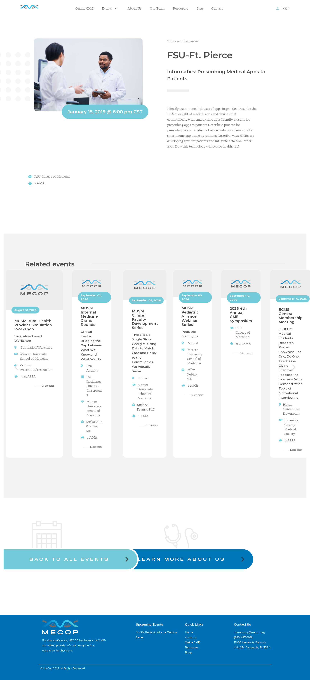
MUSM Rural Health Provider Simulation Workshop (33, 325)
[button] (16, 367)
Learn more (48, 385)
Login (285, 8)
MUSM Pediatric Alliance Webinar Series (190, 316)
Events (107, 8)
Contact (217, 8)
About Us (134, 8)
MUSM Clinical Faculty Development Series (145, 319)
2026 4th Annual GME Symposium (241, 314)
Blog (199, 8)
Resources (180, 8)
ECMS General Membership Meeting (290, 315)
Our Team (157, 8)
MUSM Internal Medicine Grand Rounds (89, 316)
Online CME (84, 8)
